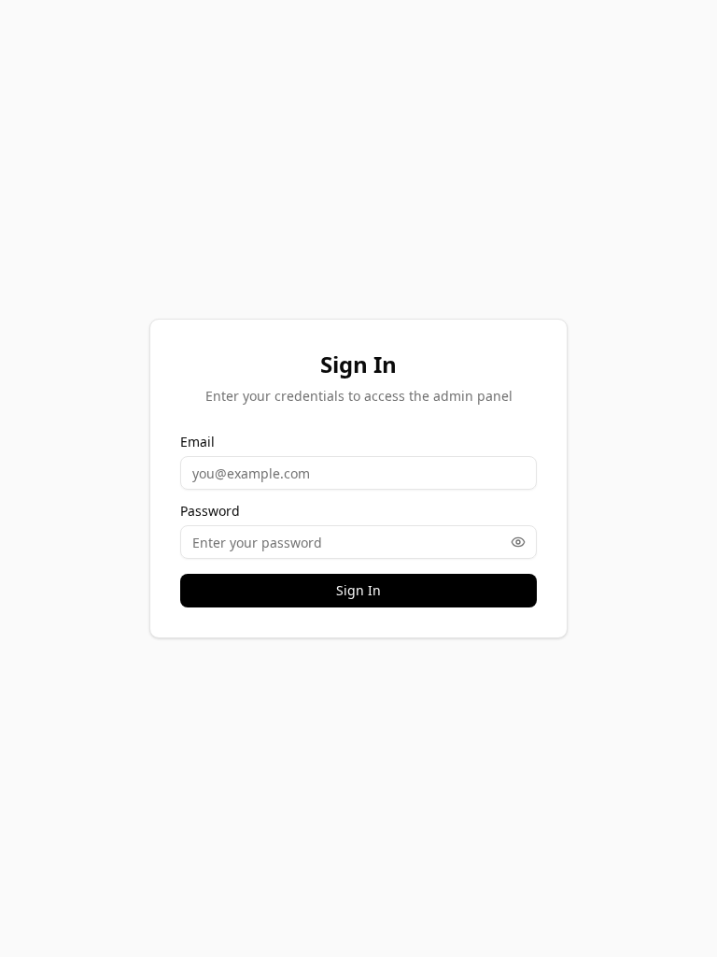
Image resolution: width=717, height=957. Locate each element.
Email (197, 442)
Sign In (358, 590)
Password (210, 511)
